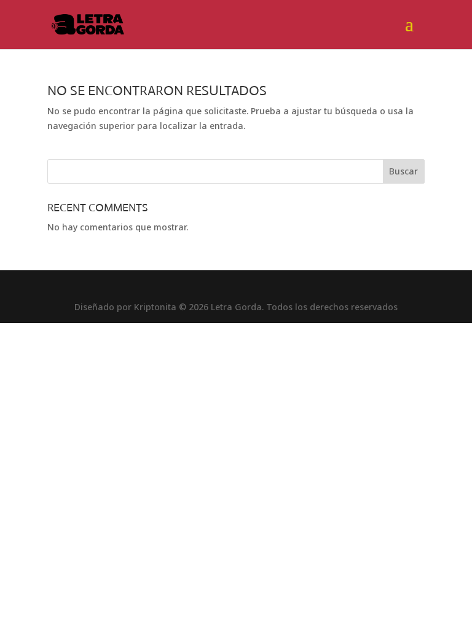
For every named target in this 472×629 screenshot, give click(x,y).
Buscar (403, 171)
